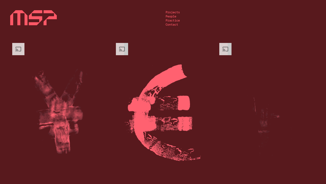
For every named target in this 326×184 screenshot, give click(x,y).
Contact (172, 24)
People (171, 16)
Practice (173, 20)
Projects (173, 12)
